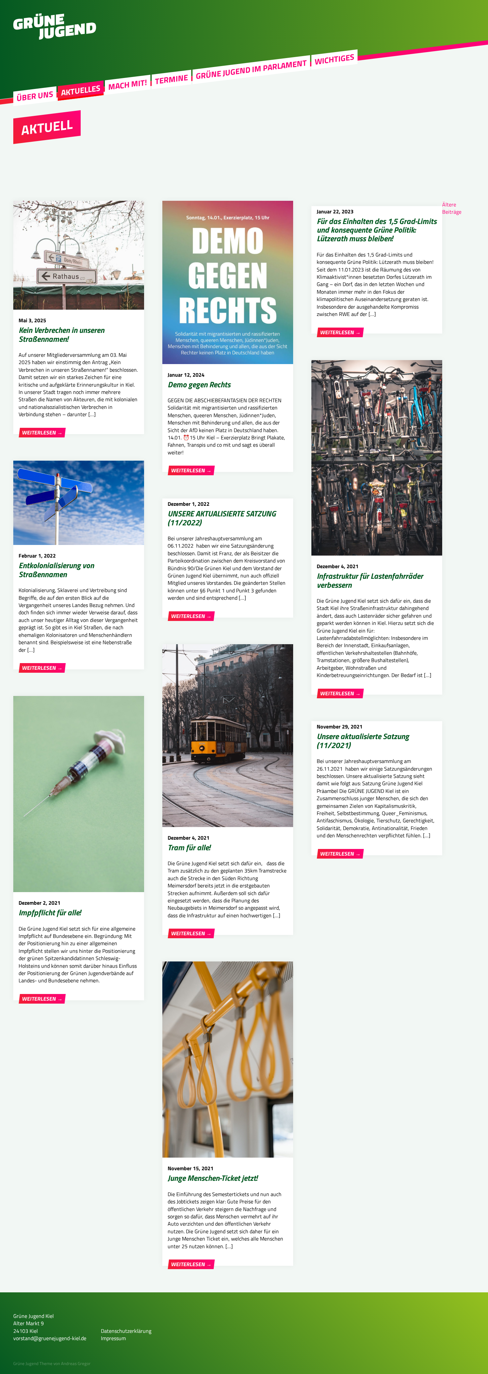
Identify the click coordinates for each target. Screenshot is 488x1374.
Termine (171, 79)
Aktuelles (80, 90)
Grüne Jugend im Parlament (251, 69)
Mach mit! (127, 84)
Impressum (113, 1338)
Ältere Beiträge (451, 208)
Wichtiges (334, 59)
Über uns (35, 96)
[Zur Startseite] (54, 38)
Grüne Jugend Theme (32, 1363)
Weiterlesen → (42, 432)
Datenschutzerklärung (126, 1331)
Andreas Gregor (76, 1363)
